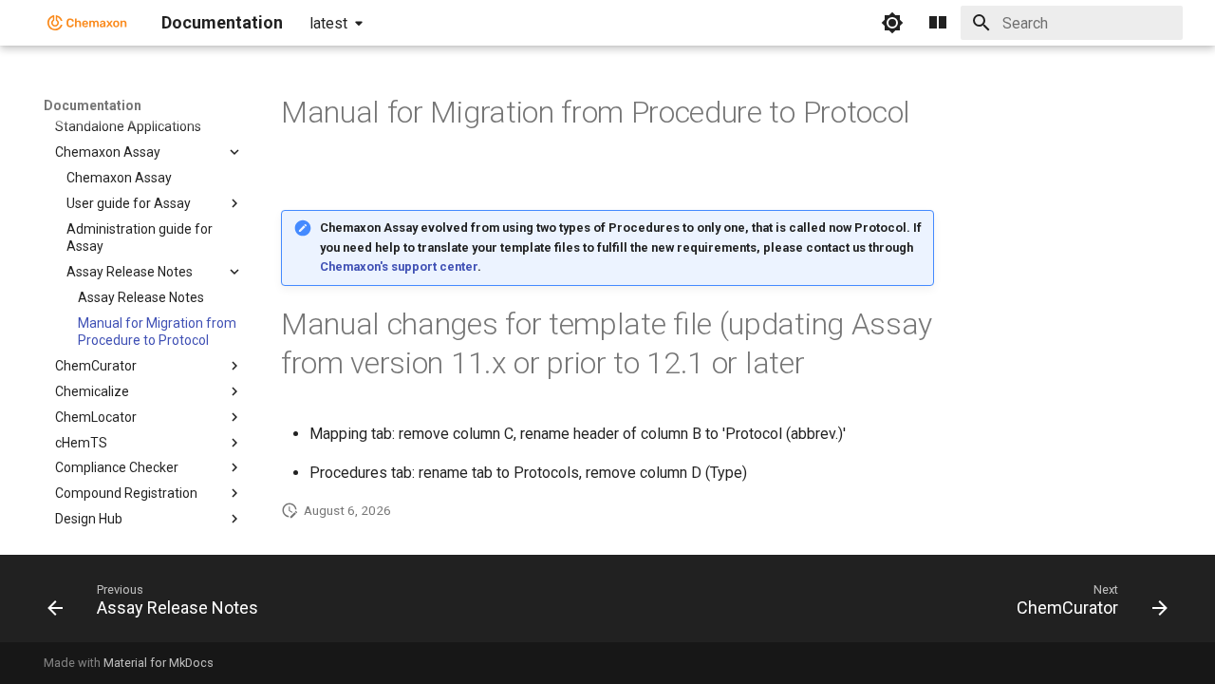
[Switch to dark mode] (892, 23)
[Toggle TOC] (938, 23)
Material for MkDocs (158, 663)
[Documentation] (87, 23)
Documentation (92, 105)
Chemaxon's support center (398, 266)
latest (328, 23)
